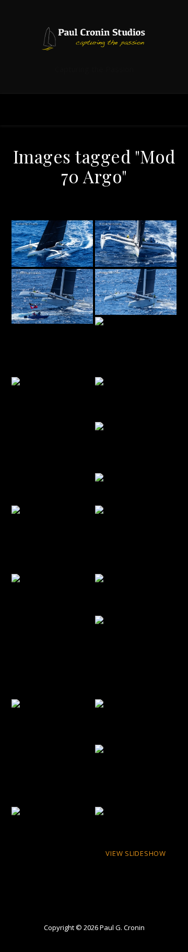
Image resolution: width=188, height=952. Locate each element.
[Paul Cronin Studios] (94, 38)
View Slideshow (135, 853)
